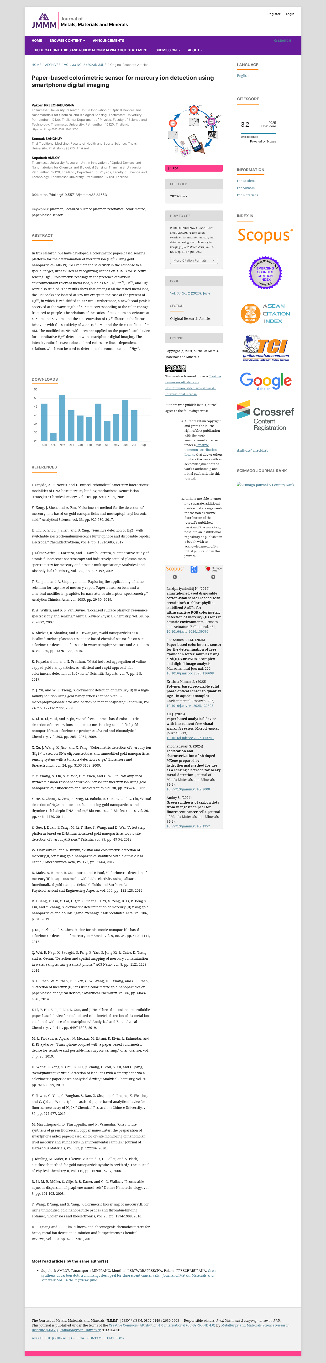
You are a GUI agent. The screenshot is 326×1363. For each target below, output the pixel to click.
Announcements (108, 40)
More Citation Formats (190, 260)
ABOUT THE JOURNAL (49, 1338)
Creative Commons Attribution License (200, 450)
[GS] (265, 390)
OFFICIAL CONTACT (87, 1338)
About (194, 50)
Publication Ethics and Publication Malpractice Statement (91, 50)
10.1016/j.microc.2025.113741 (190, 738)
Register (274, 14)
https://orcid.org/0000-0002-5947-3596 (55, 129)
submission (166, 50)
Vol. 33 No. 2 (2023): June (85, 65)
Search (284, 40)
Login (290, 14)
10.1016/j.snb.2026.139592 (188, 631)
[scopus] (265, 244)
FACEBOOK (116, 1338)
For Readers (246, 181)
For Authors (246, 188)
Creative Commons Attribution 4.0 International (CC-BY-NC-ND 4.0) (162, 1325)
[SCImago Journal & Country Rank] (265, 485)
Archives (52, 65)
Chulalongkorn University (80, 1330)
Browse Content (66, 40)
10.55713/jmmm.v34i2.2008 (188, 789)
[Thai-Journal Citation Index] (265, 363)
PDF (175, 168)
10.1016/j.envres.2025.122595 (190, 705)
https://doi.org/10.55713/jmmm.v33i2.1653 (73, 195)
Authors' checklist (252, 450)
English (243, 75)
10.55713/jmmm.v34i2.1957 (188, 826)
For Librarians (247, 195)
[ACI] (265, 326)
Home (37, 40)
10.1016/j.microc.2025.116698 (190, 673)
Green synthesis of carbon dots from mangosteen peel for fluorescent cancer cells (129, 1273)
